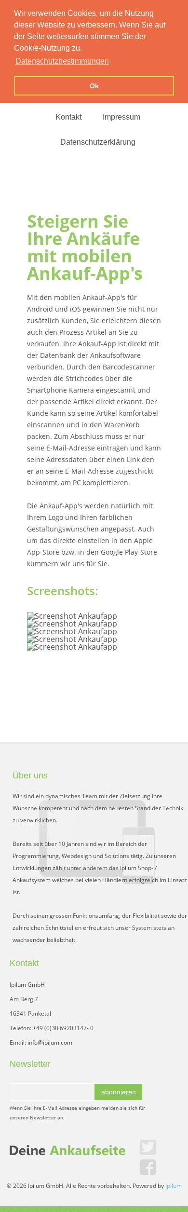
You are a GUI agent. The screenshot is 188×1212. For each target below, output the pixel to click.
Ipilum (173, 1186)
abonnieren (118, 1092)
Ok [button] (94, 86)
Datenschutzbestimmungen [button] (62, 61)
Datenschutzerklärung (97, 142)
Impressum (121, 117)
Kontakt (68, 117)
